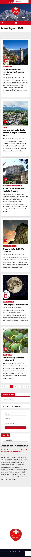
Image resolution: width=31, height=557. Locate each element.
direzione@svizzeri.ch (10, 503)
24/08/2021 (7, 194)
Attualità (5, 301)
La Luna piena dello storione (15, 304)
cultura (5, 185)
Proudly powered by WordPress (10, 551)
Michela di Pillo (19, 77)
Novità (9, 66)
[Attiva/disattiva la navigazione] (16, 23)
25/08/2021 (7, 138)
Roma (20, 185)
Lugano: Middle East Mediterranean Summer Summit (13, 72)
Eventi (4, 66)
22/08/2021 (7, 307)
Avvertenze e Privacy (8, 511)
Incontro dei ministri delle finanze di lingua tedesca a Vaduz (14, 132)
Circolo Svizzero (15, 17)
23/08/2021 (7, 254)
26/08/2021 (7, 77)
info (10, 246)
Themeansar (15, 554)
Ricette (10, 354)
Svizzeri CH (17, 307)
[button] (28, 23)
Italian (19, 1)
